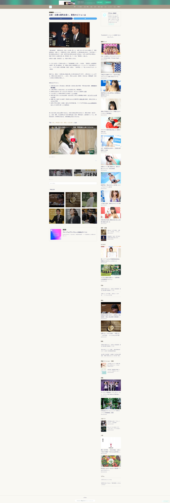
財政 (91, 6)
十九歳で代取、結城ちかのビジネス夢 (111, 203)
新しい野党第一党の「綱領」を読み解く (63, 122)
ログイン (108, 2)
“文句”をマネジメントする (106, 479)
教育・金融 (100, 6)
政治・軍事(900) (52, 156)
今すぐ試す (100, 2)
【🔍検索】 (79, 6)
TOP (74, 6)
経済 (95, 6)
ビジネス (110, 6)
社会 (115, 6)
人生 (105, 6)
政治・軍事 (86, 6)
